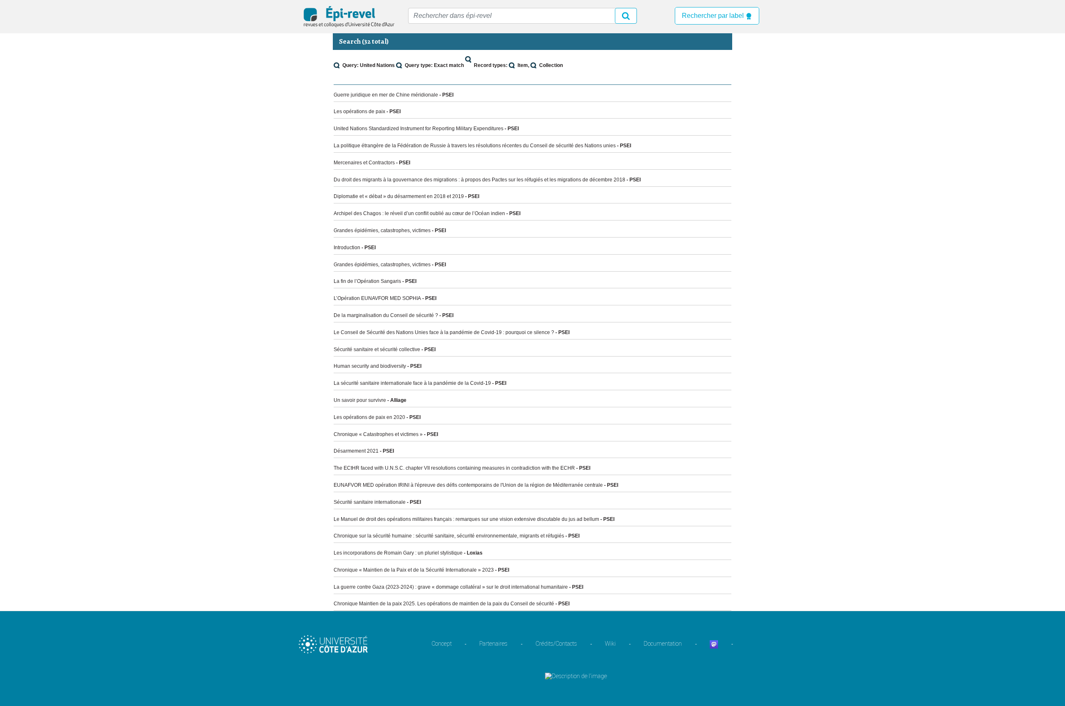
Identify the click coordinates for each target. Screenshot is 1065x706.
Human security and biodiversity (370, 366)
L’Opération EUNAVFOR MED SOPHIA (377, 298)
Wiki (610, 643)
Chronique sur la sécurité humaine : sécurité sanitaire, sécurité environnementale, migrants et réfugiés (449, 536)
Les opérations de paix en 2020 (369, 417)
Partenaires (493, 643)
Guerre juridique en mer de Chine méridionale (386, 95)
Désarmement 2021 (356, 451)
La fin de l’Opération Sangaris (367, 281)
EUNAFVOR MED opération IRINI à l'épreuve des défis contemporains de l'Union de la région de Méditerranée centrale (468, 485)
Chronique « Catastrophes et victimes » (378, 434)
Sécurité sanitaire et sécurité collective (377, 349)
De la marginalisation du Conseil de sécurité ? (386, 315)
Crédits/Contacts (556, 643)
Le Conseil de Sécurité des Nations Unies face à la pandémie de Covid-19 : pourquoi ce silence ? (444, 332)
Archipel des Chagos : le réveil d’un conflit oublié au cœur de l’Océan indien (419, 213)
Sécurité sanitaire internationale (370, 502)
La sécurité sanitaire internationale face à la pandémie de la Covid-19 (412, 383)
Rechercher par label (714, 15)
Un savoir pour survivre (360, 400)
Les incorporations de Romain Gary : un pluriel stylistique (398, 553)
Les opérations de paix (359, 111)
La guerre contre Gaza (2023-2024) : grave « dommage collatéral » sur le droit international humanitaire (451, 587)
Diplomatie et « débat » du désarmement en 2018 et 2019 (399, 196)
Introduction (347, 247)
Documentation (663, 643)
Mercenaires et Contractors (364, 163)
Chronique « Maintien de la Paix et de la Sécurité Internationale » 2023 (414, 570)
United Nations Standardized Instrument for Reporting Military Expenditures (418, 128)
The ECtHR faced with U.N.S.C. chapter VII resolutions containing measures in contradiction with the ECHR (454, 468)
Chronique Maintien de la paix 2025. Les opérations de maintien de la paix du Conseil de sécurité (444, 604)
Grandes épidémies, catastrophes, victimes (382, 230)
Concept (441, 643)
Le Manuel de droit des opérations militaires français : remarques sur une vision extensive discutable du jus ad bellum (466, 519)
